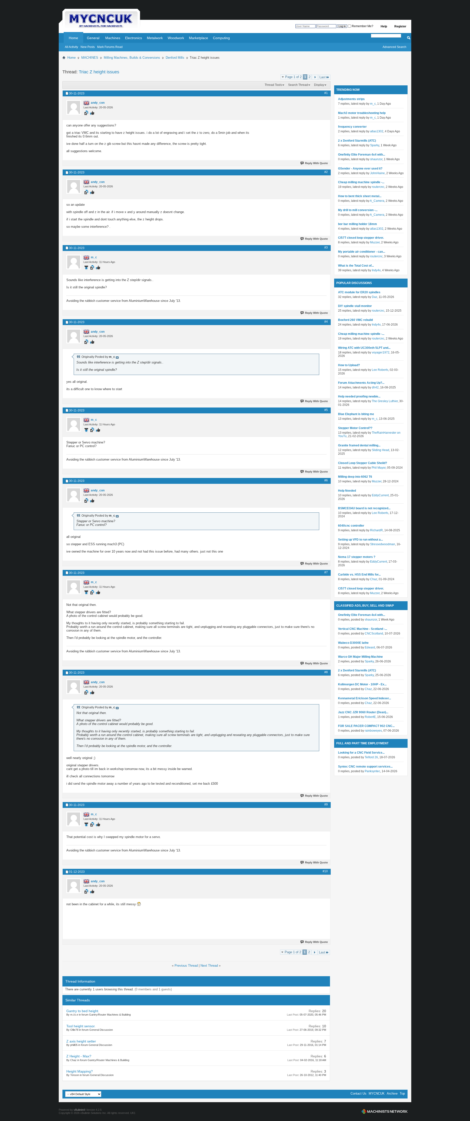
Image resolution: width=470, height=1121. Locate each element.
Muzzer (375, 242)
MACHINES (89, 57)
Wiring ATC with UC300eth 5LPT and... (364, 348)
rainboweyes (373, 730)
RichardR (376, 530)
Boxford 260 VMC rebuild (355, 320)
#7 (326, 572)
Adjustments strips (351, 99)
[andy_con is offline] (73, 107)
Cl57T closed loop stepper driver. (361, 237)
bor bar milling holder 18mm (357, 224)
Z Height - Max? (78, 1056)
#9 (326, 804)
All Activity (71, 47)
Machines (112, 38)
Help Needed (347, 490)
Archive (392, 1093)
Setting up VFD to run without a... (360, 539)
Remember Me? (362, 26)
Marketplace (198, 38)
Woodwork (176, 38)
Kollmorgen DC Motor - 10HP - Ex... (362, 684)
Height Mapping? (79, 1071)
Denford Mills (175, 57)
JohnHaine (377, 173)
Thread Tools (273, 85)
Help (384, 26)
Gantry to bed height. (82, 1011)
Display (319, 85)
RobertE (370, 717)
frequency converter (352, 126)
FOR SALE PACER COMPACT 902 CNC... (366, 726)
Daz (374, 297)
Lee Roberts (380, 370)
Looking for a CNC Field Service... (361, 752)
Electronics (133, 38)
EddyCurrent (380, 495)
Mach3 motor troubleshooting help (362, 113)
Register (400, 26)
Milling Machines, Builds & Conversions (132, 57)
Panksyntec (372, 771)
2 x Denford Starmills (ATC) (357, 140)
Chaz (373, 579)
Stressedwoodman (382, 544)
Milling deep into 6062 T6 (355, 476)
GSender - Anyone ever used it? (360, 168)
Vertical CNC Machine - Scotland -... (362, 629)
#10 (325, 871)
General (93, 38)
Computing (221, 38)
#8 (326, 672)
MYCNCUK (377, 1093)
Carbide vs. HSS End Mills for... (359, 574)
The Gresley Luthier (385, 401)
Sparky (374, 145)
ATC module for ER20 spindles (359, 292)
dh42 (375, 387)
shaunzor (376, 159)
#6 (326, 480)
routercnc (378, 187)
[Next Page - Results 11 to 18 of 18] (315, 77)
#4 (326, 321)
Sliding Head (380, 450)
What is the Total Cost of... (356, 265)
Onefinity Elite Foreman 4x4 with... (361, 154)
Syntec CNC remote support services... (365, 766)
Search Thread (298, 85)
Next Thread (209, 965)
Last (322, 77)
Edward (370, 647)
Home (73, 38)
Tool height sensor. (80, 1026)
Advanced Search (394, 47)
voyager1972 (380, 352)
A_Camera (377, 201)
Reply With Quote (316, 163)
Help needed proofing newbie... (359, 396)
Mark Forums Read (110, 47)
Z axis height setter (81, 1041)
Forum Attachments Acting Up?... (361, 383)
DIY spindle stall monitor (355, 306)
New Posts (88, 47)
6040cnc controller (351, 525)
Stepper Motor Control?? (355, 428)
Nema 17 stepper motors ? (356, 557)
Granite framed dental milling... (359, 445)
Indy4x (376, 270)
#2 (326, 172)
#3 (326, 247)
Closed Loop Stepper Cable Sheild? (362, 463)
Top (402, 1093)
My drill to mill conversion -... (357, 210)
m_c (373, 103)
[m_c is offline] (73, 262)
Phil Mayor (379, 467)
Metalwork (155, 38)
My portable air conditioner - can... (361, 251)
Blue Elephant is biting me (356, 414)
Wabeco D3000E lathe (353, 643)
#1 (326, 93)
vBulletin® (79, 1109)
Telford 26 (371, 757)
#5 (326, 410)
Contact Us (358, 1093)
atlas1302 (376, 131)
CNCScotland (374, 633)
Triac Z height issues (99, 71)
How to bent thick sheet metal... (359, 196)
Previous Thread (186, 965)
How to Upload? (349, 365)
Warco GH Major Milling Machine (360, 656)
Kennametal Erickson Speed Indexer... (364, 698)
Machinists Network (385, 1111)
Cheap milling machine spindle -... (361, 182)
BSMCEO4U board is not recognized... (364, 508)
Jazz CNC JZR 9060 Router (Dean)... (363, 712)
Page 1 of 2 (293, 77)
